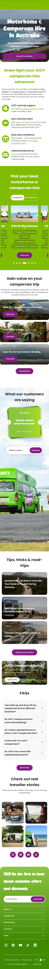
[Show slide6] (32, 263)
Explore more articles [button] (24, 652)
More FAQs (24, 767)
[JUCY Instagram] (13, 855)
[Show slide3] (20, 263)
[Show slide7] (35, 263)
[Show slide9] (36, 442)
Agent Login (37, 964)
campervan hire (18, 92)
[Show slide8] (33, 442)
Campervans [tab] (17, 197)
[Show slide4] (24, 263)
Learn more (12, 680)
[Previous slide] (4, 213)
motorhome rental (34, 92)
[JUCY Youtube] (28, 855)
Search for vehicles (24, 56)
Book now (25, 255)
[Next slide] (44, 213)
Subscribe (38, 899)
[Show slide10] (40, 442)
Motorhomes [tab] (31, 197)
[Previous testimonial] (8, 422)
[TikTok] (36, 855)
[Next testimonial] (40, 422)
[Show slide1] (13, 263)
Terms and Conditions (12, 960)
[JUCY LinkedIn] (35, 945)
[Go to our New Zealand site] (39, 959)
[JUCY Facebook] (21, 855)
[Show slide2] (17, 263)
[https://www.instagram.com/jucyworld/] (13, 813)
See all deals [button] (24, 371)
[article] (24, 583)
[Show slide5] (29, 263)
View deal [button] (10, 314)
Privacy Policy (27, 960)
